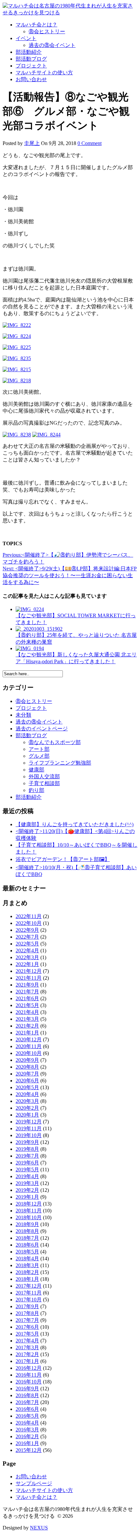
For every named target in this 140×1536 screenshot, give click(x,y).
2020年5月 (27, 1087)
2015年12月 (29, 1450)
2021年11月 (29, 978)
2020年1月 (27, 1115)
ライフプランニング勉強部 (60, 763)
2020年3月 (27, 1101)
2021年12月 (29, 971)
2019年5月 (27, 1169)
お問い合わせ (31, 79)
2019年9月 (27, 1142)
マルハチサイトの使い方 (44, 72)
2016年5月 (27, 1416)
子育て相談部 (44, 783)
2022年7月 (27, 937)
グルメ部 (39, 756)
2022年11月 (29, 916)
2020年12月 (29, 1039)
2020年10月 (29, 1053)
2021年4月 (27, 1012)
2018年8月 (27, 1231)
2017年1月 (27, 1361)
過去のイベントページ (42, 728)
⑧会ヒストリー (47, 31)
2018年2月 (27, 1272)
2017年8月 (27, 1313)
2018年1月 (27, 1279)
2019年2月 (27, 1190)
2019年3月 (27, 1183)
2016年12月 (29, 1368)
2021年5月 (27, 1005)
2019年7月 (27, 1156)
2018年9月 (27, 1224)
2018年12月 (29, 1204)
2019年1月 (27, 1197)
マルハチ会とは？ (36, 24)
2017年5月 (27, 1334)
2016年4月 (27, 1423)
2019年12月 (29, 1121)
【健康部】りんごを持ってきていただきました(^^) (74, 824)
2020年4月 (27, 1094)
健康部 (36, 769)
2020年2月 (27, 1108)
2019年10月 (29, 1135)
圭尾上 (32, 143)
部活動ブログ (31, 59)
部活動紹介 (29, 52)
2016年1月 (27, 1443)
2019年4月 (27, 1176)
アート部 (39, 749)
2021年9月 (27, 984)
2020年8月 (27, 1067)
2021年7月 (27, 991)
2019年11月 (29, 1128)
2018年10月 (29, 1217)
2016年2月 (27, 1436)
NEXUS (39, 1527)
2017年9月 (27, 1306)
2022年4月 (27, 950)
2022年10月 (29, 923)
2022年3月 (27, 957)
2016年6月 (27, 1409)
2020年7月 (27, 1073)
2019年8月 (27, 1149)
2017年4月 (27, 1340)
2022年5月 (27, 943)
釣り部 (36, 790)
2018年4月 (27, 1258)
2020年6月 (27, 1080)
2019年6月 (27, 1162)
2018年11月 (29, 1210)
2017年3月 (27, 1347)
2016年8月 (27, 1395)
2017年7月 (27, 1320)
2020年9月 (27, 1060)
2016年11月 (29, 1375)
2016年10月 (29, 1381)
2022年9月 (27, 930)
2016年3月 (27, 1429)
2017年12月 (29, 1286)
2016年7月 (27, 1402)
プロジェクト (31, 65)
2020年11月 (29, 1046)
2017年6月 (27, 1327)
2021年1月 (27, 1032)
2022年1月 (27, 964)
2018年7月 (27, 1238)
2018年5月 (27, 1251)
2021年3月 (27, 1019)
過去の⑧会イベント (52, 45)
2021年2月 (27, 1026)
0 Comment (89, 143)
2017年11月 (29, 1292)
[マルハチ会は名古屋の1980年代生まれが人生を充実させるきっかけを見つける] (70, 12)
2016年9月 (27, 1388)
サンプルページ (34, 1483)
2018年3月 (27, 1265)
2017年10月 (29, 1299)
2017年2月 (27, 1354)
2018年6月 (27, 1245)
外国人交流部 (44, 776)
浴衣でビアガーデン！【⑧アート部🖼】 (63, 859)
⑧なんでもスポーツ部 (55, 742)
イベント (26, 38)
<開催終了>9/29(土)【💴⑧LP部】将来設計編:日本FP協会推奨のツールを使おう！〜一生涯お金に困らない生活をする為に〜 (70, 575)
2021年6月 (27, 998)
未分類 (23, 715)
